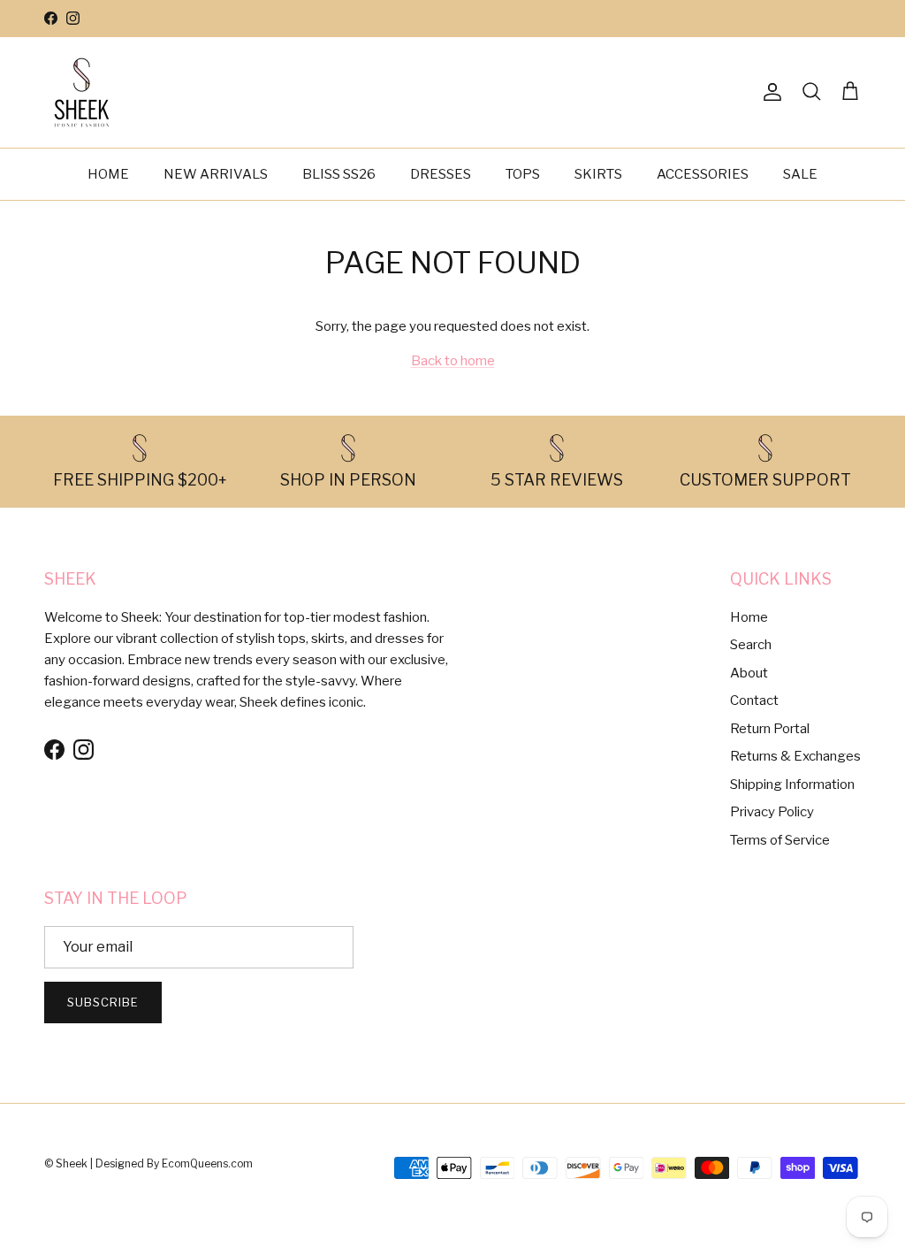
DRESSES (440, 174)
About (749, 673)
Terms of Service (780, 840)
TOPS (523, 174)
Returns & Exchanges (795, 756)
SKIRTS (598, 174)
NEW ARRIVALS (216, 174)
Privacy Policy (772, 812)
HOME (108, 174)
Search (751, 645)
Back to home (453, 361)
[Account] (769, 92)
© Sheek (67, 1163)
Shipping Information (792, 784)
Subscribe (103, 1002)
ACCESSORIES (703, 174)
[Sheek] (81, 92)
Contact (754, 700)
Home (749, 617)
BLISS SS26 (339, 174)
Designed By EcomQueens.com (174, 1163)
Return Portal (770, 729)
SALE (800, 174)
